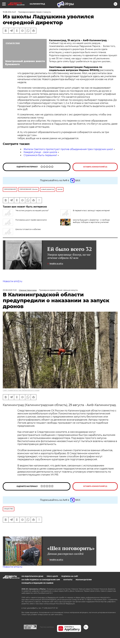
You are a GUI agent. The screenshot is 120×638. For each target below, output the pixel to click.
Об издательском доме (32, 576)
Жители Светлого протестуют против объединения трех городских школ (68, 149)
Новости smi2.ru (12, 281)
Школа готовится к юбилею (28, 229)
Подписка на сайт (69, 576)
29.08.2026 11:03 (10, 290)
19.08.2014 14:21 (9, 12)
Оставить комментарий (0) (95, 167)
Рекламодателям (84, 580)
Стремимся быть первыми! (40, 155)
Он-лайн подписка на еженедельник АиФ (41, 580)
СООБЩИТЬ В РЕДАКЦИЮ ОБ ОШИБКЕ (37, 583)
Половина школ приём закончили (31, 220)
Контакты (67, 580)
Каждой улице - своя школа (40, 152)
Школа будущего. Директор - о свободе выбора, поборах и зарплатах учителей (91, 221)
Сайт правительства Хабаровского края (21, 390)
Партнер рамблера (47, 627)
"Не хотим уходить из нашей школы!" (32, 210)
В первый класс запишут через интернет (91, 210)
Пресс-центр (52, 576)
